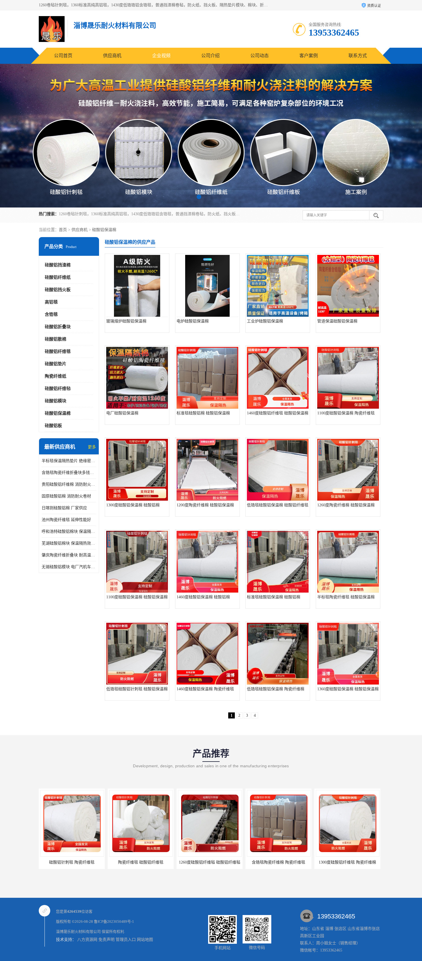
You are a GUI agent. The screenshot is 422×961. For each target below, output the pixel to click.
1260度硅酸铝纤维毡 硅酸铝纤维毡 (140, 862)
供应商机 (112, 55)
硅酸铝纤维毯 (58, 351)
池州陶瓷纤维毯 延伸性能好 (66, 520)
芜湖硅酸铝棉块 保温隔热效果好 (69, 543)
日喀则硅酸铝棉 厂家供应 (64, 508)
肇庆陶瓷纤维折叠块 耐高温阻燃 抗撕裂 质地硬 (69, 555)
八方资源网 (87, 939)
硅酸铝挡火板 (58, 289)
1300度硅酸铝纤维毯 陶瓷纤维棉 (278, 862)
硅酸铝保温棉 (104, 230)
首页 (63, 230)
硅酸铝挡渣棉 (58, 265)
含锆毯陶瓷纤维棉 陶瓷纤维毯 (209, 862)
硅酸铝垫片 (55, 364)
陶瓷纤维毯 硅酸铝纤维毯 (71, 862)
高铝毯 (51, 302)
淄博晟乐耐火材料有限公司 (78, 931)
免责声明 (106, 939)
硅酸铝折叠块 (58, 326)
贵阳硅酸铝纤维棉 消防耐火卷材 (69, 484)
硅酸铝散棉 (55, 339)
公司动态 (259, 55)
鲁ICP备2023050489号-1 (114, 921)
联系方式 (358, 55)
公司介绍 (210, 55)
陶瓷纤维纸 (55, 376)
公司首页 (63, 55)
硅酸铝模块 (55, 401)
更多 (92, 447)
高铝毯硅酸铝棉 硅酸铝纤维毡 (347, 862)
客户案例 (308, 55)
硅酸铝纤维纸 (58, 277)
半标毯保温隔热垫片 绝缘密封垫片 (69, 461)
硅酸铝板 (53, 425)
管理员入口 (126, 939)
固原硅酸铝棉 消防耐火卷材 (66, 496)
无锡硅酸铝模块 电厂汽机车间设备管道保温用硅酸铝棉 (69, 567)
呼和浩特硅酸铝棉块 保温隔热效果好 (69, 531)
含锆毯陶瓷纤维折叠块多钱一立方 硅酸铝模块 (69, 472)
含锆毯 (51, 314)
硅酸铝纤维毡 (58, 388)
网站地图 (145, 939)
